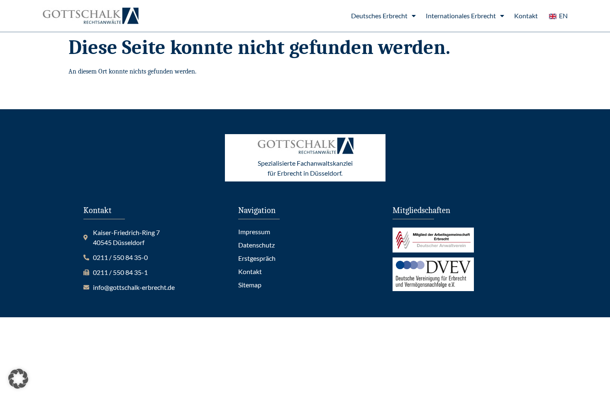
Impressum (254, 231)
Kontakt (526, 16)
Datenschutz (256, 245)
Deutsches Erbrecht (379, 16)
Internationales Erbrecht (461, 16)
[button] (18, 378)
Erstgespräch (257, 258)
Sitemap (249, 285)
